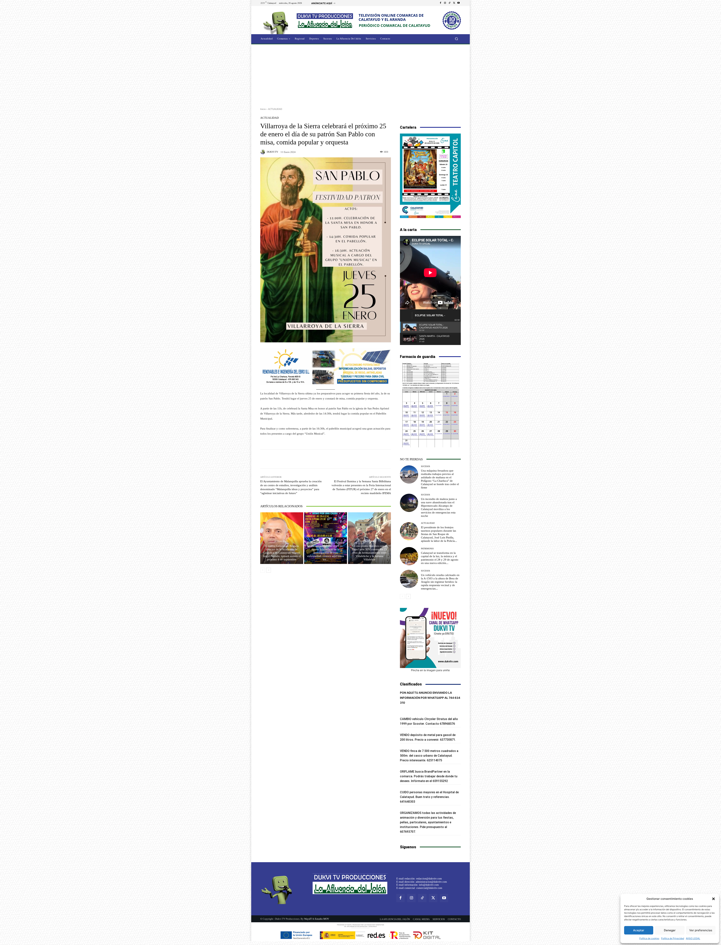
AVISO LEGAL (693, 938)
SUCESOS (425, 466)
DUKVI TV (272, 152)
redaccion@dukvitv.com (429, 878)
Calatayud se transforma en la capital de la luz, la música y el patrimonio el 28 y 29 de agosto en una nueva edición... (439, 558)
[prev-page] (262, 570)
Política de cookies (649, 938)
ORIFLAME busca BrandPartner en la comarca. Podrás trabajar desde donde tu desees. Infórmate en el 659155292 (428, 776)
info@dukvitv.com (429, 884)
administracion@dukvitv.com (431, 881)
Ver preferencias (700, 930)
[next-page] (268, 570)
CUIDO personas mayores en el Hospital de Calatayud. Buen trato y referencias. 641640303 (429, 796)
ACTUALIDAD (275, 109)
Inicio (263, 109)
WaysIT (308, 918)
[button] (713, 899)
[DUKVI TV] (263, 151)
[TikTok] (449, 3)
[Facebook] (440, 3)
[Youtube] (458, 3)
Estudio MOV (322, 918)
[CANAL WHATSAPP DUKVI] (430, 638)
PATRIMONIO (427, 549)
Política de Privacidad (672, 938)
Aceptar (638, 930)
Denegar (670, 930)
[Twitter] (454, 3)
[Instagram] (445, 3)
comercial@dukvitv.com (429, 888)
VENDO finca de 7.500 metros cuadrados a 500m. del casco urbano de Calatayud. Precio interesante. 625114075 (429, 755)
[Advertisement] (360, 74)
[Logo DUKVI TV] (276, 22)
